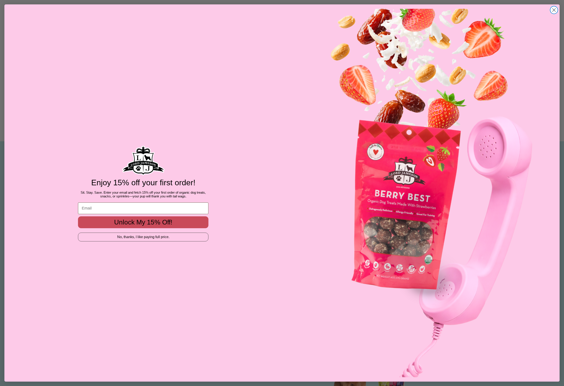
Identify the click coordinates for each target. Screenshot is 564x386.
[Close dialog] (554, 10)
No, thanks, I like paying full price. (143, 237)
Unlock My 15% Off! (143, 222)
